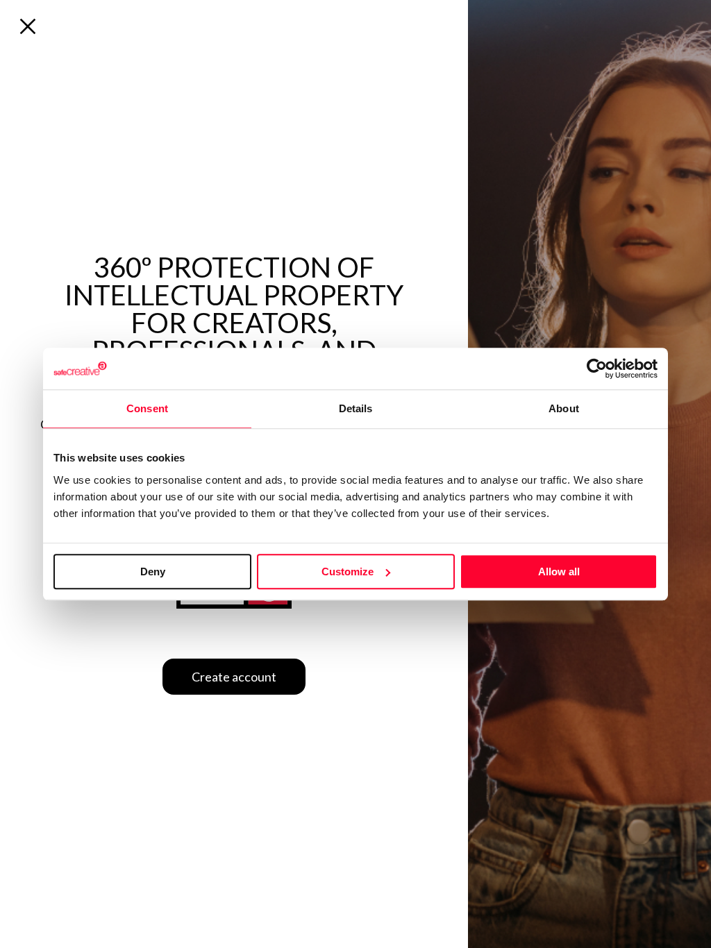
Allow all (559, 571)
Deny (152, 571)
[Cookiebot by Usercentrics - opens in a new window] (597, 368)
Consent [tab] (147, 408)
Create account (234, 676)
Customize (347, 571)
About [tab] (564, 408)
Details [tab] (356, 408)
